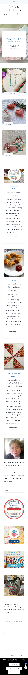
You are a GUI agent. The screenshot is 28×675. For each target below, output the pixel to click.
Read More (14, 237)
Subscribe (18, 621)
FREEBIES (12, 655)
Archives (6, 631)
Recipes (14, 280)
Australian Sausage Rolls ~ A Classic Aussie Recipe (14, 287)
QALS (9, 373)
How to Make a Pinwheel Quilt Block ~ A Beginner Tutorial (14, 383)
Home (6, 655)
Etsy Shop (20, 655)
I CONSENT (14, 664)
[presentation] (14, 176)
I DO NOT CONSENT (14, 668)
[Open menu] (14, 2)
